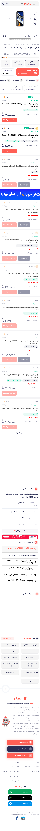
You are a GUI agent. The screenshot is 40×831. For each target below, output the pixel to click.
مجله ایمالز (15, 767)
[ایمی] (6, 721)
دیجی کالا (29, 128)
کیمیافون (33, 97)
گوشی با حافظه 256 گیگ (30, 645)
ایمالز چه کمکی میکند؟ (32, 767)
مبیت (36, 159)
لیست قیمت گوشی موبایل (11, 771)
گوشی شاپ (35, 368)
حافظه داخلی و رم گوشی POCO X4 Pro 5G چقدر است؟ (20, 562)
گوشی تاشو (30, 681)
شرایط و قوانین (14, 776)
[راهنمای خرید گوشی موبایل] (35, 19)
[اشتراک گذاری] (35, 24)
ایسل (37, 202)
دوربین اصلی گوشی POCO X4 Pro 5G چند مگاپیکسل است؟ (20, 569)
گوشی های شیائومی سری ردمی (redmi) (30, 674)
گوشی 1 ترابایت (10, 651)
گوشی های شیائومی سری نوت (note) (10, 665)
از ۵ (3, 57)
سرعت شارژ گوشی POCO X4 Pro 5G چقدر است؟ (20, 581)
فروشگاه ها (35, 771)
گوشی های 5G (30, 651)
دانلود (20, 787)
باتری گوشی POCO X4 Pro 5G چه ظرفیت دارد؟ (18, 575)
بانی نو (36, 401)
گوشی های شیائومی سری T (10, 657)
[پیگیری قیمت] (35, 14)
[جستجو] (3, 3)
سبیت (33, 233)
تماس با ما (15, 781)
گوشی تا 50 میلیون (10, 672)
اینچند (36, 300)
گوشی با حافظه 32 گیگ (10, 645)
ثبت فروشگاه (35, 776)
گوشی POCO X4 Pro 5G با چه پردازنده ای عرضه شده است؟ (20, 549)
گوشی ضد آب (30, 657)
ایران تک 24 (31, 266)
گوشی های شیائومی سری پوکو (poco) (30, 665)
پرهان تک (35, 334)
